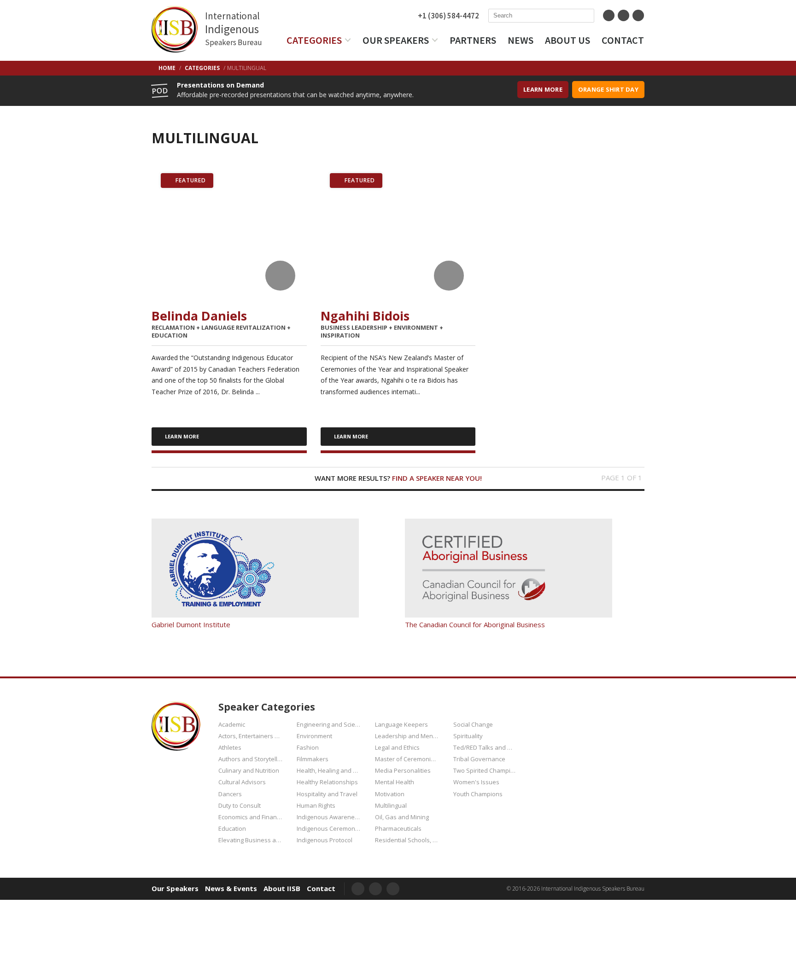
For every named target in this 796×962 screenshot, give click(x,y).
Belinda (199, 315)
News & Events (231, 888)
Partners (473, 40)
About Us (567, 40)
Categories (314, 40)
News (520, 40)
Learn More (542, 89)
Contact (623, 40)
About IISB (281, 888)
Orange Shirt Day (608, 89)
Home (167, 68)
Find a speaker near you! (437, 478)
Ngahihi (365, 315)
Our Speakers (396, 40)
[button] (280, 276)
